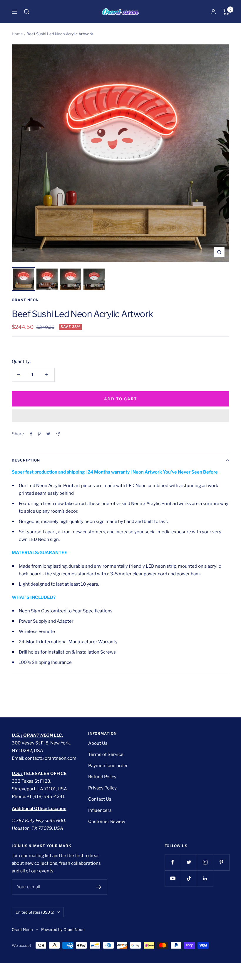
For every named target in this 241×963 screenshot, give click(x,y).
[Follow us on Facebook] (173, 862)
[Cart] (226, 12)
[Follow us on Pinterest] (221, 862)
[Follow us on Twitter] (189, 862)
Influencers (100, 810)
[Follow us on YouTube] (173, 878)
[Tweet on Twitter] (48, 434)
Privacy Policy (102, 788)
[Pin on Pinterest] (39, 434)
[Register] (98, 887)
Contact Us (99, 799)
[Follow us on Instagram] (205, 862)
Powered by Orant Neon (63, 929)
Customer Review (106, 821)
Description (26, 460)
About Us (98, 743)
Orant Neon (25, 300)
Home (17, 33)
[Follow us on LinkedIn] (205, 878)
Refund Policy (102, 776)
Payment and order (108, 765)
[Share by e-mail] (58, 434)
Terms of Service (105, 754)
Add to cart (120, 398)
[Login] (213, 11)
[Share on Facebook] (31, 434)
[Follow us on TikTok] (189, 878)
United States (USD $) (35, 912)
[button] (120, 415)
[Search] (26, 11)
